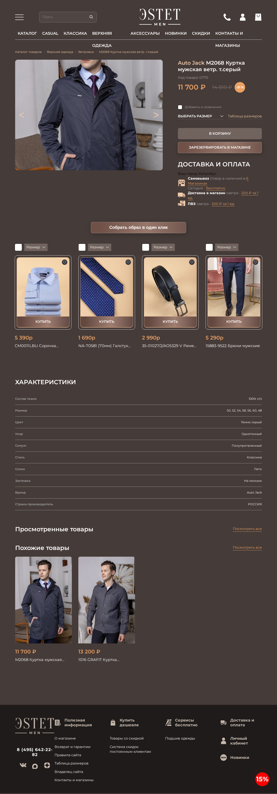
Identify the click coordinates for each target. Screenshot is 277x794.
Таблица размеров (245, 116)
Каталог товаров (28, 52)
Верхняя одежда (102, 35)
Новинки (176, 33)
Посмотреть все (247, 529)
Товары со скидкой (127, 738)
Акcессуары (145, 33)
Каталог (27, 33)
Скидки (201, 33)
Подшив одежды (180, 738)
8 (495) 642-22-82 (35, 752)
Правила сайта (68, 755)
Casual (50, 33)
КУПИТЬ (43, 322)
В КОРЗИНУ (220, 133)
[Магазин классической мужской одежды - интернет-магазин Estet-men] (160, 17)
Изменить (225, 174)
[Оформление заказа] (258, 17)
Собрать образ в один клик (138, 227)
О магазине (65, 738)
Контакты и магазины (229, 35)
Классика (75, 33)
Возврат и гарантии (72, 747)
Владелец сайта (69, 772)
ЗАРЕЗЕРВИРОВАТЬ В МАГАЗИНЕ (220, 147)
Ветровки (86, 52)
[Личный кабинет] (242, 17)
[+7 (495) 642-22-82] (227, 17)
